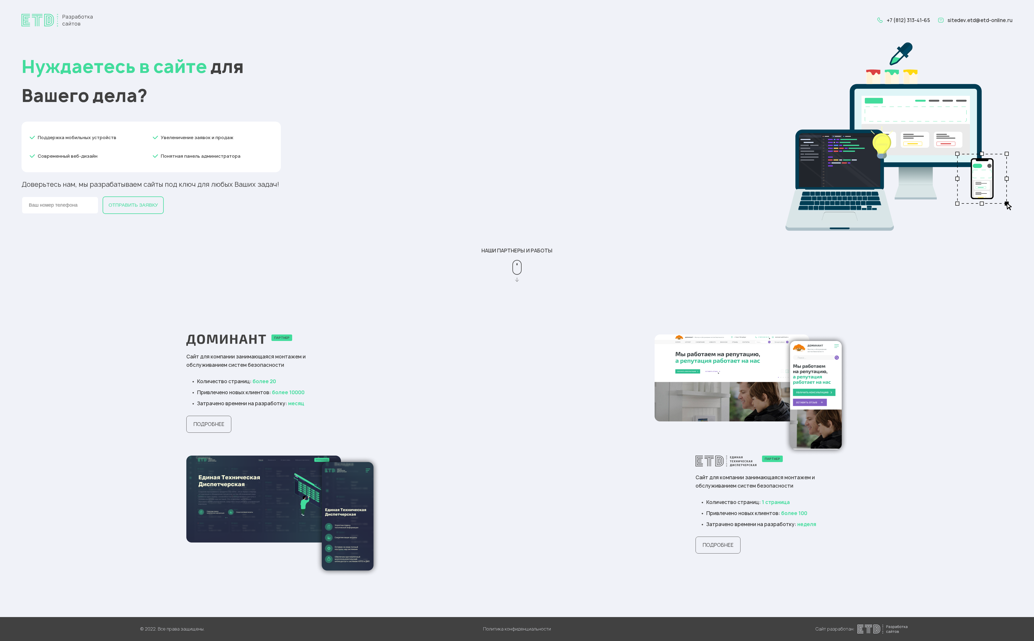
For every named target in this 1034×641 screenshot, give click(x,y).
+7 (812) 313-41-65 (908, 20)
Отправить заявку (133, 205)
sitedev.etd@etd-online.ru (980, 20)
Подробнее (208, 424)
